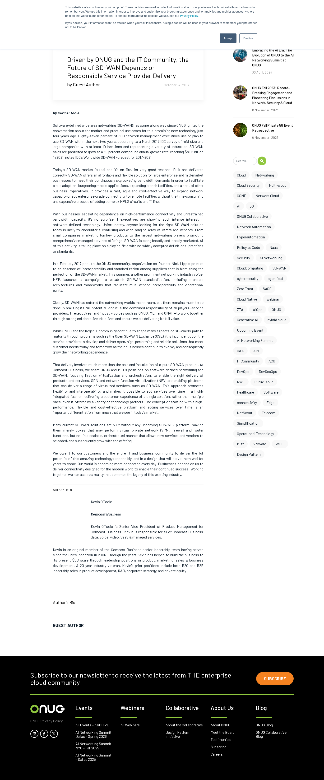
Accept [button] (228, 38)
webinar (273, 299)
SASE (267, 288)
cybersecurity (247, 278)
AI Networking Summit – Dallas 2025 (93, 757)
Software (271, 392)
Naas (273, 247)
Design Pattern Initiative (177, 734)
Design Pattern (249, 454)
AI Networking (270, 257)
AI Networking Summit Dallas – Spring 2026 (93, 734)
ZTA (240, 309)
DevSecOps (268, 371)
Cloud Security (248, 185)
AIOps (257, 309)
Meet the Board (223, 732)
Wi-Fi (280, 443)
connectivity (247, 402)
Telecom (268, 412)
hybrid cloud (277, 319)
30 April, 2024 (262, 72)
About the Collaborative (184, 725)
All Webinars (130, 725)
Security (243, 257)
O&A (240, 350)
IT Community (248, 361)
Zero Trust (245, 288)
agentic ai (275, 278)
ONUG (276, 309)
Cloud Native (247, 299)
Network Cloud (267, 195)
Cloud (241, 175)
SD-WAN (280, 268)
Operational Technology (255, 433)
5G (252, 206)
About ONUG (220, 725)
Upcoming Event (250, 330)
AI (238, 206)
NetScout (244, 412)
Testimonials (221, 739)
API (256, 350)
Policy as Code (248, 247)
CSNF (241, 195)
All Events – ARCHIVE (92, 725)
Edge (270, 402)
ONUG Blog (264, 725)
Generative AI (247, 319)
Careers (217, 754)
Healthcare (245, 392)
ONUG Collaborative (252, 216)
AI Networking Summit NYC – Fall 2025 (93, 745)
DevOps (243, 371)
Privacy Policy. (189, 16)
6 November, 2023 (265, 110)
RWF (241, 382)
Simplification (248, 423)
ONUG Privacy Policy (46, 721)
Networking (264, 175)
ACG (271, 361)
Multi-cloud (278, 185)
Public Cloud (263, 382)
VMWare (259, 443)
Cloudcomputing (250, 268)
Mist (240, 443)
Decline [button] (248, 38)
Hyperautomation (251, 237)
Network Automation (254, 226)
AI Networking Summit (255, 340)
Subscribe (275, 678)
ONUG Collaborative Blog (271, 734)
